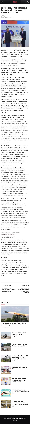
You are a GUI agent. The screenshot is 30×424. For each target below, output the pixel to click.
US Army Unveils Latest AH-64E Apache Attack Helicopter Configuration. (19, 334)
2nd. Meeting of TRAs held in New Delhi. (19, 367)
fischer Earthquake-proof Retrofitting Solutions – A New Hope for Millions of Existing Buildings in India (20, 404)
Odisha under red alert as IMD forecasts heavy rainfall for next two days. (20, 391)
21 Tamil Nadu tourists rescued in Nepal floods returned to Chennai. (19, 345)
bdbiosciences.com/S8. (8, 234)
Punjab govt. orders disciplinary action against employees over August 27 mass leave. (19, 380)
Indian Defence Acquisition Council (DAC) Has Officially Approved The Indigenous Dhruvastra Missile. (13, 324)
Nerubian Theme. (17, 418)
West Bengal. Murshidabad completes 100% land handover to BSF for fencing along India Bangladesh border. (20, 358)
